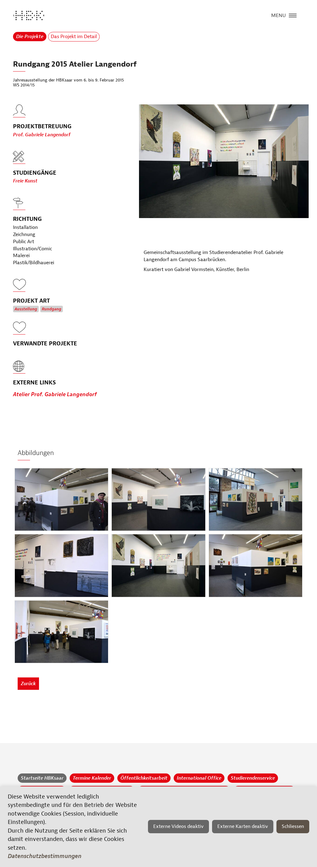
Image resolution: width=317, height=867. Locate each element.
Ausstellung (26, 309)
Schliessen (293, 826)
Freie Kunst (25, 181)
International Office (199, 778)
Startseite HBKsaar (42, 778)
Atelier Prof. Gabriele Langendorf (55, 394)
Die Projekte (29, 36)
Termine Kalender (92, 778)
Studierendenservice (253, 778)
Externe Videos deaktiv (178, 826)
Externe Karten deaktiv (242, 826)
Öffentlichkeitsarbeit (143, 778)
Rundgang (51, 309)
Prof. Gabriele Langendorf (42, 135)
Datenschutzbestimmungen (44, 856)
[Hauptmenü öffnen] (293, 14)
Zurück (28, 684)
